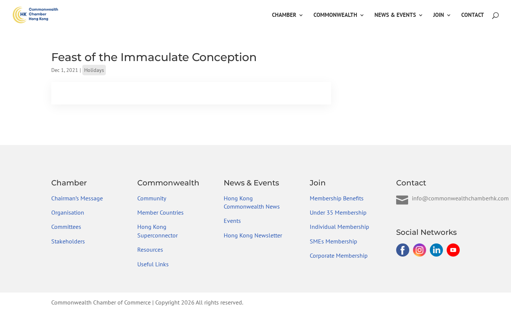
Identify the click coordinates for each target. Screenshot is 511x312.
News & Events (395, 15)
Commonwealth (335, 15)
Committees (66, 226)
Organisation (67, 212)
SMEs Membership (333, 241)
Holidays (94, 70)
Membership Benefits (337, 198)
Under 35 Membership (338, 212)
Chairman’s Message (77, 198)
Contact (472, 15)
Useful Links (153, 264)
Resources (150, 249)
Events (232, 220)
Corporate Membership (339, 255)
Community (151, 198)
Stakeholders (68, 241)
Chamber (284, 15)
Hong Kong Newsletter (253, 235)
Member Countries (160, 212)
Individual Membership (339, 226)
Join (438, 15)
